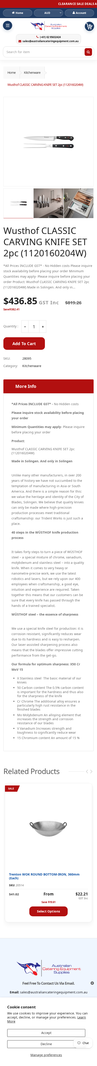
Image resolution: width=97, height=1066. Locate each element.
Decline (46, 1044)
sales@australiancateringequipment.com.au (50, 41)
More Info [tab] (25, 386)
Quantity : (10, 326)
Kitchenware (32, 72)
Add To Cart (24, 343)
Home (11, 72)
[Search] (88, 52)
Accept (46, 1033)
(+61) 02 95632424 (50, 37)
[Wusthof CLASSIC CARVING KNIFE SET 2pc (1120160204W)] (48, 141)
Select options (48, 911)
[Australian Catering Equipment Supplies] (48, 25)
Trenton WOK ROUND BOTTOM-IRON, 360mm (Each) (44, 876)
